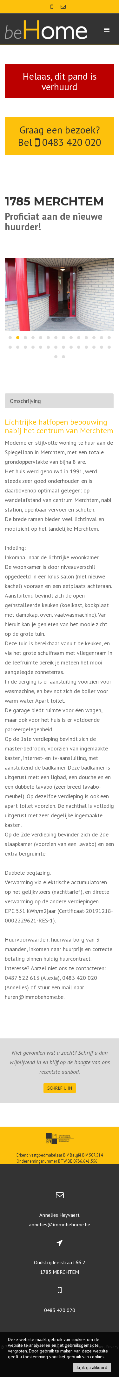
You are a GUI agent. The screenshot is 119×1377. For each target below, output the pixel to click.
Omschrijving (25, 401)
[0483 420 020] (52, 6)
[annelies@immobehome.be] (63, 6)
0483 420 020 (70, 142)
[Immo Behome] (46, 29)
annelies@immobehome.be (59, 1224)
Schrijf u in (59, 1088)
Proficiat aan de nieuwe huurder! (53, 221)
